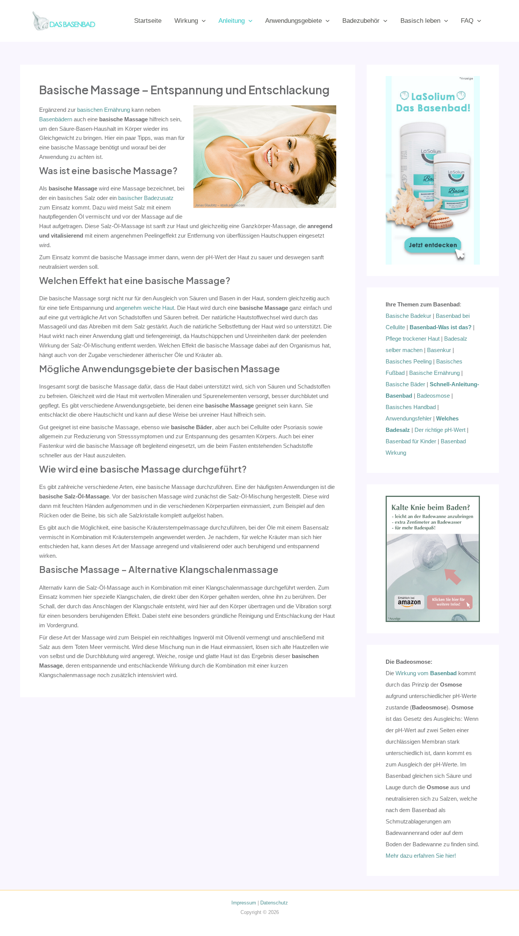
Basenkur (439, 350)
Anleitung (231, 20)
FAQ (467, 20)
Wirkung (186, 20)
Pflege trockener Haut (413, 338)
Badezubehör (361, 20)
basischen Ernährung (103, 109)
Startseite (147, 20)
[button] (202, 21)
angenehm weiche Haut (145, 308)
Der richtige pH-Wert (440, 430)
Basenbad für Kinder (411, 441)
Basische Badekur (408, 316)
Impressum (243, 903)
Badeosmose (433, 395)
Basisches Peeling (409, 361)
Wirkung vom (426, 673)
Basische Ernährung (434, 373)
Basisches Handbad (411, 407)
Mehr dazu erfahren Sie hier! (421, 855)
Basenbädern (55, 119)
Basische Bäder (405, 384)
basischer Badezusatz (146, 198)
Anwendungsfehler (409, 418)
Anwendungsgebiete (293, 20)
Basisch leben (420, 20)
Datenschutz (274, 903)
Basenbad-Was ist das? (441, 327)
